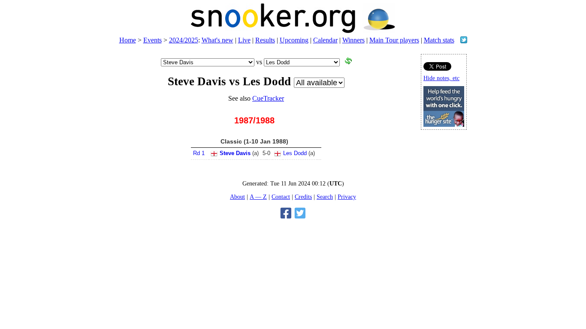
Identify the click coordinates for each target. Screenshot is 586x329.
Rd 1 (199, 153)
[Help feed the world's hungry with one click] (443, 124)
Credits (303, 196)
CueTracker (268, 98)
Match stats (439, 40)
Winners (353, 40)
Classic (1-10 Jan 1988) (254, 141)
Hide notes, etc (441, 78)
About (237, 196)
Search (325, 196)
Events (152, 40)
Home (127, 40)
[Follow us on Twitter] (463, 41)
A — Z (258, 196)
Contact (281, 196)
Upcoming (294, 40)
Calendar (325, 40)
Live (244, 40)
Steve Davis (235, 153)
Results (265, 40)
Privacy (347, 196)
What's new (217, 40)
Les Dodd (295, 153)
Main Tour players (394, 40)
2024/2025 (183, 40)
